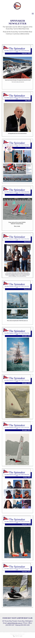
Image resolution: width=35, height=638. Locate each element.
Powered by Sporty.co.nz (17, 634)
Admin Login (18, 636)
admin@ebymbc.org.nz (14, 623)
